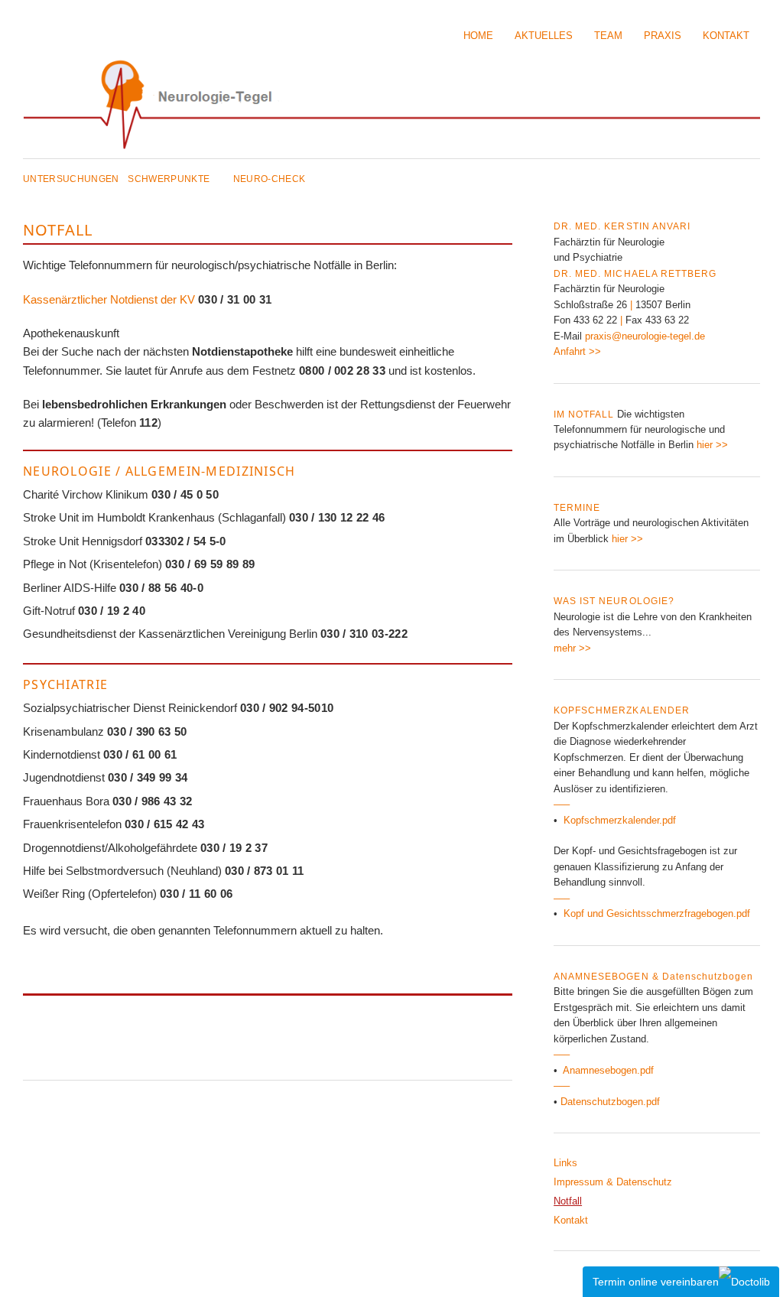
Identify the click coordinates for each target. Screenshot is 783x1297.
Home (478, 35)
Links (565, 1163)
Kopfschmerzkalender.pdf (620, 820)
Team (608, 35)
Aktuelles (544, 35)
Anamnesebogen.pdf (608, 1070)
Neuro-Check (269, 179)
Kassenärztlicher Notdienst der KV (109, 299)
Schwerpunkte (169, 179)
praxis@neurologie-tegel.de (645, 336)
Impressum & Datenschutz (613, 1182)
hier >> (711, 444)
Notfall (568, 1201)
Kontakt (726, 35)
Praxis (662, 35)
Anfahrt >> (577, 351)
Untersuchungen (71, 179)
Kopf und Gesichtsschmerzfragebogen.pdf (657, 913)
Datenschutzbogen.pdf (610, 1101)
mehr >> (572, 648)
